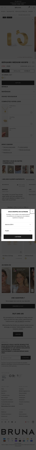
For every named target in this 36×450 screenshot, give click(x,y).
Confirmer (18, 236)
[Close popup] (32, 211)
